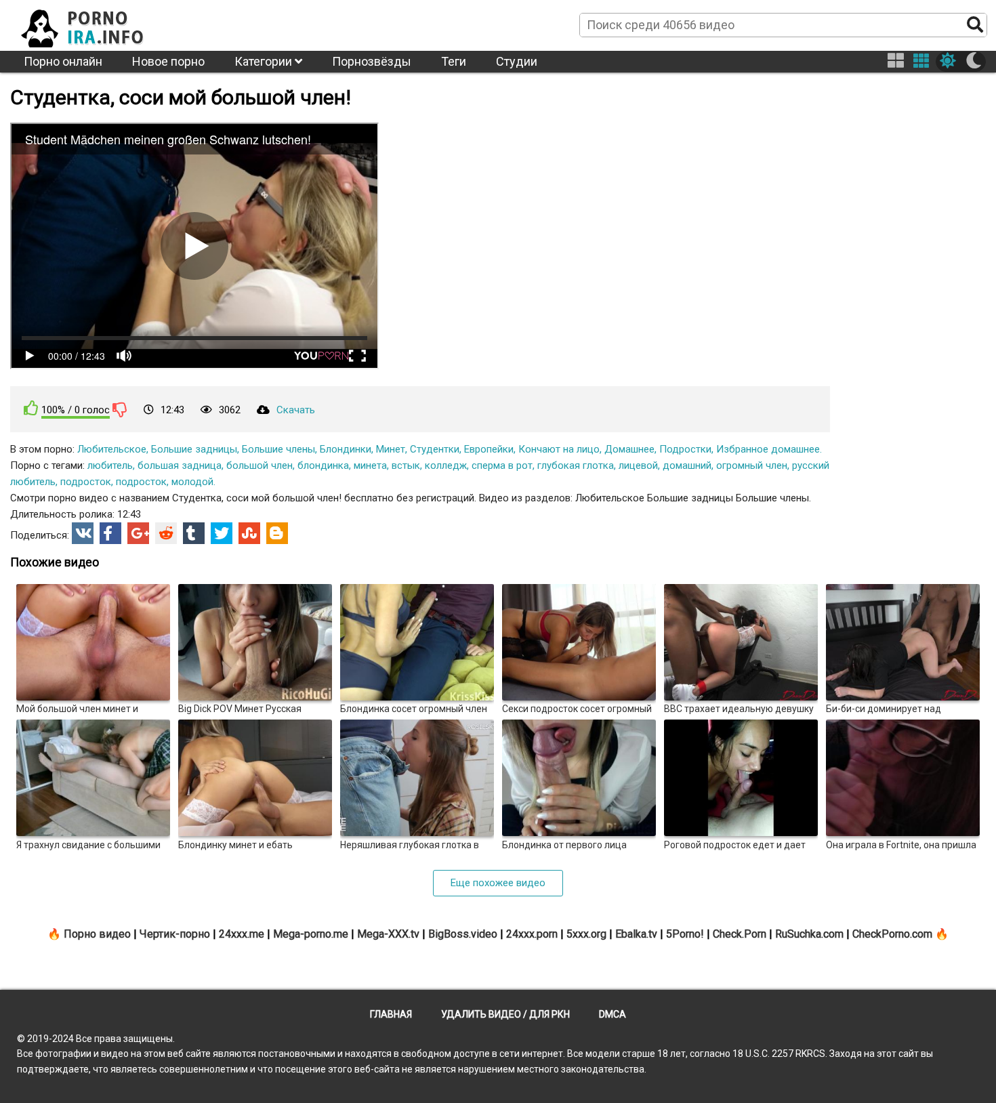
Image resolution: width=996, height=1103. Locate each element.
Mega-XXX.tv (388, 934)
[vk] (83, 533)
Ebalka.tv (636, 934)
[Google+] (138, 533)
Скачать (295, 410)
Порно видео (97, 934)
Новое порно (168, 61)
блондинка (323, 465)
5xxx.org (586, 934)
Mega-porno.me (310, 934)
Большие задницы (194, 449)
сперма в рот (502, 465)
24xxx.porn (532, 934)
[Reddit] (166, 533)
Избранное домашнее (768, 449)
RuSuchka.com (809, 934)
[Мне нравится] (31, 408)
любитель (110, 465)
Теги (453, 61)
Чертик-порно (175, 934)
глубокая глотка (575, 465)
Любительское (111, 449)
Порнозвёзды (371, 61)
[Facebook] (110, 533)
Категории (264, 61)
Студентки (434, 449)
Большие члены (278, 449)
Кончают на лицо (559, 449)
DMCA (612, 1014)
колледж (446, 465)
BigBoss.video (462, 934)
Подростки (685, 449)
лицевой (638, 465)
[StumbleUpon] (249, 533)
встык (406, 465)
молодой (192, 482)
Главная (391, 1014)
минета (370, 465)
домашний (687, 465)
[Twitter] (221, 533)
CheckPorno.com (892, 934)
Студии (516, 61)
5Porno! (685, 934)
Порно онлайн (63, 61)
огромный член (751, 465)
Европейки (489, 449)
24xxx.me (241, 934)
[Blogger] (277, 533)
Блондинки (345, 449)
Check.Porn (739, 934)
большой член (259, 465)
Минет (390, 449)
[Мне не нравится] (119, 409)
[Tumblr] (194, 533)
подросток (85, 482)
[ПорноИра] (95, 24)
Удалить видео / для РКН (505, 1014)
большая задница (180, 465)
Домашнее (629, 449)
